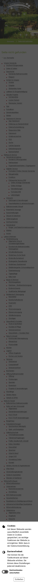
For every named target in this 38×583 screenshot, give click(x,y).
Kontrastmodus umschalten (15, 571)
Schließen (19, 579)
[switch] (5, 571)
